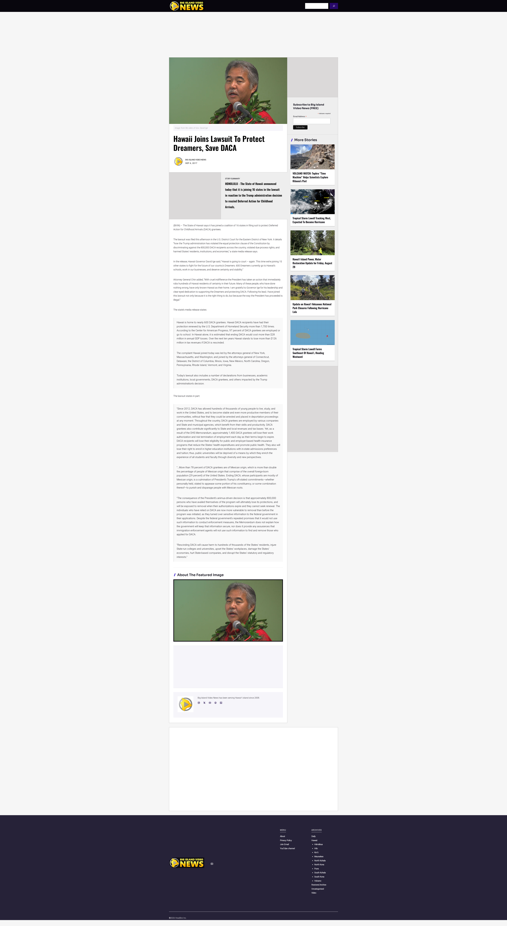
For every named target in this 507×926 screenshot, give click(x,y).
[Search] (334, 6)
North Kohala (320, 860)
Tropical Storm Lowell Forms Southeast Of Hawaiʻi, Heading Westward (308, 353)
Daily (313, 836)
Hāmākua (318, 844)
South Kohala (320, 872)
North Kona (319, 864)
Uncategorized (317, 889)
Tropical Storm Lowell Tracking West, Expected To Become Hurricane (312, 220)
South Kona (319, 877)
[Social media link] (199, 703)
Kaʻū (316, 852)
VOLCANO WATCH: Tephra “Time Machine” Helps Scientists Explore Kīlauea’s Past (310, 177)
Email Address (300, 116)
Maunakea (318, 856)
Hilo (316, 848)
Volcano (317, 881)
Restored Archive (318, 885)
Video (313, 893)
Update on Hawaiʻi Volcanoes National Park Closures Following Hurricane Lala (312, 308)
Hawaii (314, 840)
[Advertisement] (253, 34)
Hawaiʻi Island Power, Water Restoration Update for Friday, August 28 (312, 263)
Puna (316, 868)
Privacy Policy (286, 840)
